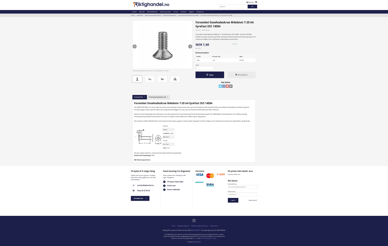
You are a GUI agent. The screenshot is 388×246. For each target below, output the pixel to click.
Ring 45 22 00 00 (143, 190)
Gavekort (183, 12)
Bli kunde (142, 12)
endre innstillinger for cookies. (208, 238)
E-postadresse (232, 184)
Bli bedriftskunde (152, 12)
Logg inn (191, 12)
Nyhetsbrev (214, 226)
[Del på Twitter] (220, 86)
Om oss (175, 12)
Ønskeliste (242, 74)
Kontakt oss (200, 12)
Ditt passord (231, 191)
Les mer (195, 238)
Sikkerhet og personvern (199, 226)
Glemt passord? (253, 200)
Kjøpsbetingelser (183, 226)
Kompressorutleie (165, 12)
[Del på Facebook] (223, 86)
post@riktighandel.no (145, 185)
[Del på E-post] (230, 86)
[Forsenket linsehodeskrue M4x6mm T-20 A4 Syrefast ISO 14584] (162, 44)
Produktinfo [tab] (138, 97)
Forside (134, 12)
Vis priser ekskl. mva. (234, 174)
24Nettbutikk (197, 242)
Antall (197, 65)
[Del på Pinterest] (227, 86)
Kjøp (211, 74)
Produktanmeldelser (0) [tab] (157, 97)
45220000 (196, 230)
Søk (252, 6)
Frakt (173, 226)
